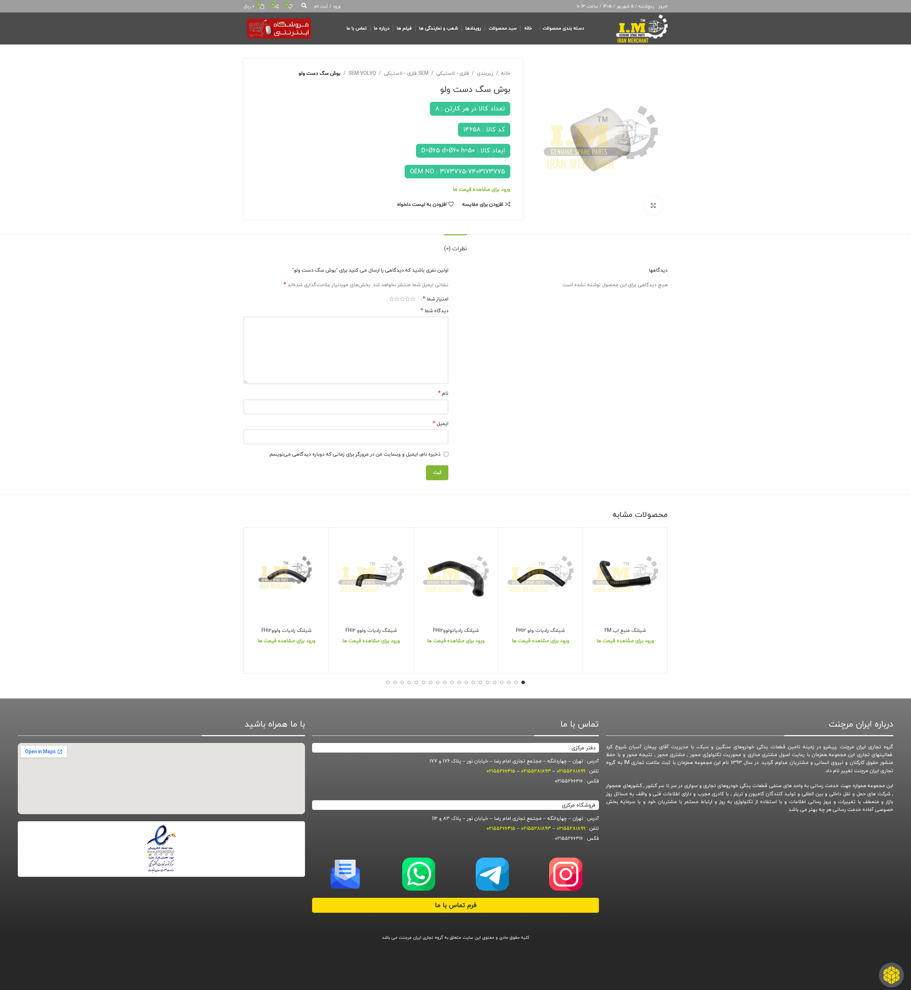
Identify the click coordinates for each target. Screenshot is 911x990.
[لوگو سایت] (642, 27)
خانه (505, 73)
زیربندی (485, 73)
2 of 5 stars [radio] (407, 298)
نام (443, 393)
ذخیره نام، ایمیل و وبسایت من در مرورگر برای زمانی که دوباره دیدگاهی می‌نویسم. (355, 454)
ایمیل (440, 424)
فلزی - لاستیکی (452, 73)
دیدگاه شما (434, 311)
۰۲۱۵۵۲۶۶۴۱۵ (500, 770)
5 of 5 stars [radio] (391, 298)
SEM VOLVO (362, 73)
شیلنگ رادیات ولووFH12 (286, 630)
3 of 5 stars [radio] (402, 298)
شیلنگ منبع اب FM (625, 630)
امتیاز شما (435, 299)
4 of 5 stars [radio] (397, 298)
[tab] (455, 245)
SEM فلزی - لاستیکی (406, 73)
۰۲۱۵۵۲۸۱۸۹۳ (536, 770)
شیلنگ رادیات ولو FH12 (540, 630)
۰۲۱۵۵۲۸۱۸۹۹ (571, 770)
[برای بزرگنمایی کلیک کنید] (653, 205)
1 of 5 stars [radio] (413, 298)
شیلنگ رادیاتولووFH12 (456, 630)
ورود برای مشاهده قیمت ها (481, 189)
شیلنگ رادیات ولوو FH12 (371, 630)
